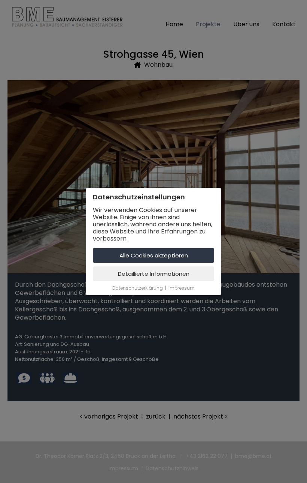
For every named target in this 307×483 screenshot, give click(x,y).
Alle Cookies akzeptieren (153, 255)
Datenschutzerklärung (137, 288)
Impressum (181, 288)
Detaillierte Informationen (153, 274)
